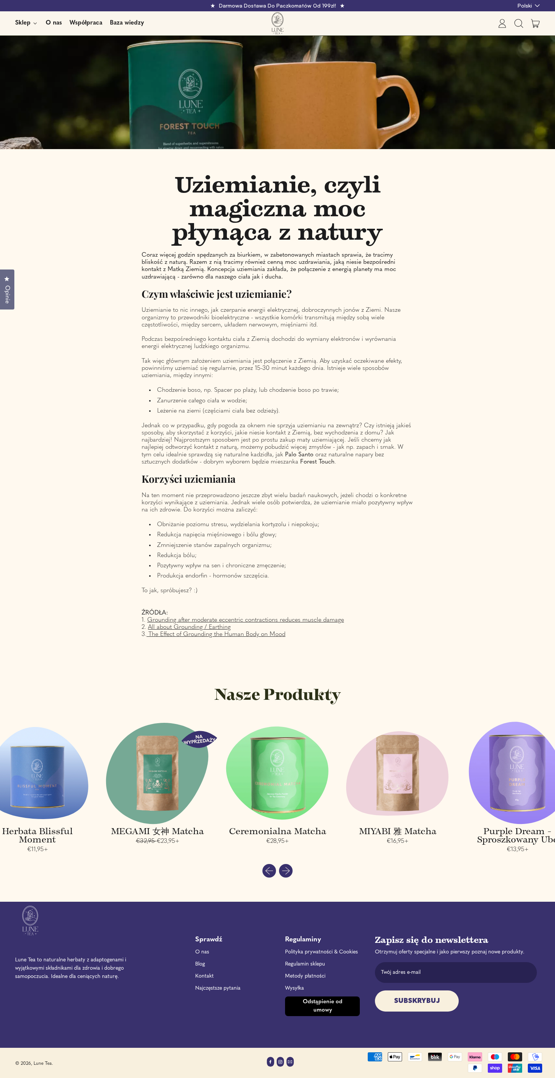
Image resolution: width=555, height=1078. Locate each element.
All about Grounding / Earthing (189, 627)
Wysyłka (294, 988)
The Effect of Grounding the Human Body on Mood (215, 634)
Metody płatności (305, 976)
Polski (525, 5)
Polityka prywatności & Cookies (321, 952)
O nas (54, 23)
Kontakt (204, 976)
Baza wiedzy (127, 23)
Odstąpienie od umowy (322, 1006)
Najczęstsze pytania (217, 988)
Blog (200, 964)
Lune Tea (43, 1063)
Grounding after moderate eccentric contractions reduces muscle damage (245, 620)
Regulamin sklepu (305, 964)
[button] (518, 23)
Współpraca (85, 23)
